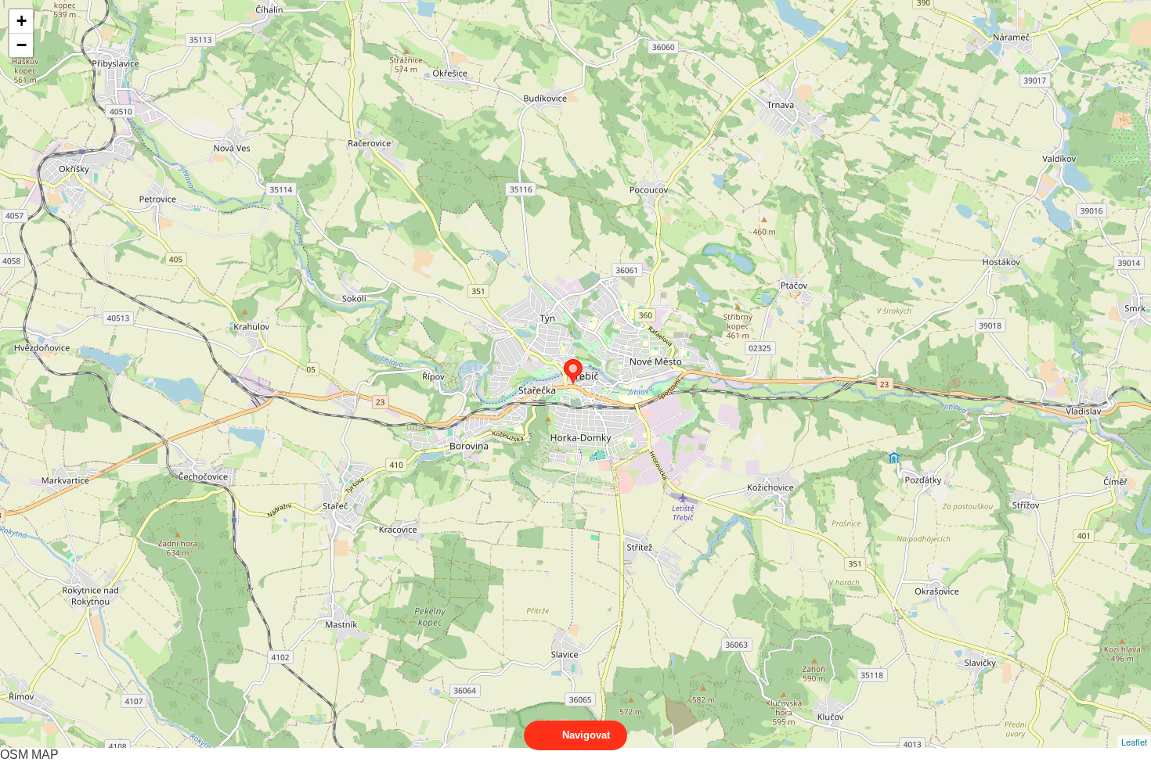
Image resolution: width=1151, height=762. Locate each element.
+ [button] (21, 21)
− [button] (21, 45)
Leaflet (1134, 741)
